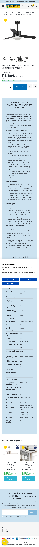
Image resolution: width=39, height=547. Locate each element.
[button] (5, 542)
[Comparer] (17, 448)
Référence (5, 72)
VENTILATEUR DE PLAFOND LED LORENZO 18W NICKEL (10, 465)
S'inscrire (32, 1)
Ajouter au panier (19, 87)
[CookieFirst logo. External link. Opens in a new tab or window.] (2, 262)
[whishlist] (36, 6)
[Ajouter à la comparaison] (35, 86)
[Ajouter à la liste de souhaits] (29, 86)
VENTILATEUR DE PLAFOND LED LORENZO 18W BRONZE (28, 465)
